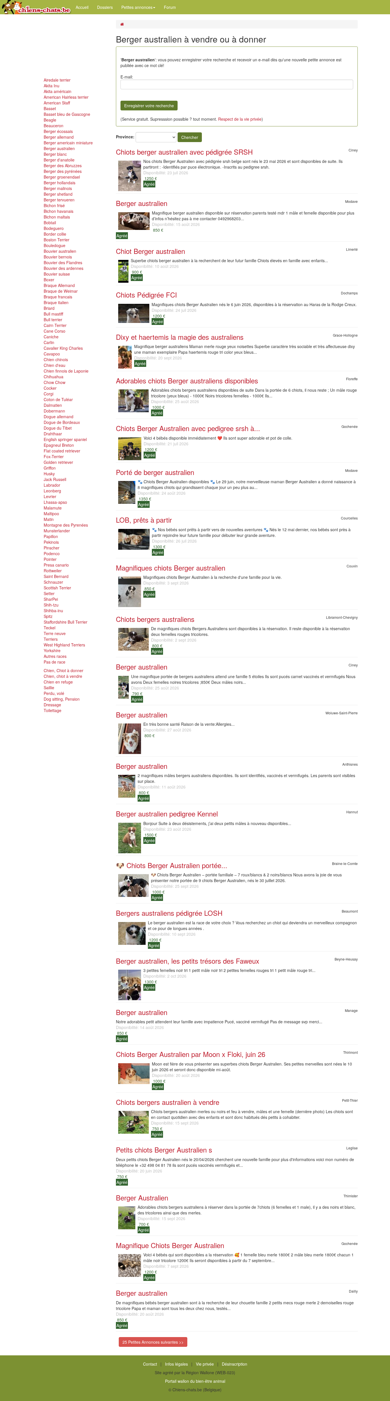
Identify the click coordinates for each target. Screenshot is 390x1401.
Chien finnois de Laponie (66, 371)
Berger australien (59, 148)
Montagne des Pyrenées (66, 525)
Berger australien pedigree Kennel (167, 813)
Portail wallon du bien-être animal (195, 1381)
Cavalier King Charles (63, 348)
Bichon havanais (58, 211)
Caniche (51, 336)
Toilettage (52, 710)
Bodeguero (54, 228)
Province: (125, 137)
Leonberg (52, 491)
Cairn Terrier (55, 325)
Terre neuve (55, 633)
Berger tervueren (59, 200)
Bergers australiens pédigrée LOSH (169, 913)
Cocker (50, 388)
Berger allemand (59, 137)
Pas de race (54, 662)
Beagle (50, 120)
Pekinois (51, 542)
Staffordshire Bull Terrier (65, 622)
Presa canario (56, 565)
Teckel (49, 627)
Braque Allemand (59, 285)
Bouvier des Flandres (63, 262)
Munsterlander (57, 530)
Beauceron (53, 125)
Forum (170, 7)
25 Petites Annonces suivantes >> (153, 1342)
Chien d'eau (54, 365)
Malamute (53, 508)
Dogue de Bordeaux (62, 422)
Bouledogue (54, 245)
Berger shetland (58, 194)
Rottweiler (53, 570)
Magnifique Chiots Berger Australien (170, 1245)
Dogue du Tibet (58, 428)
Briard (49, 308)
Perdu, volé (54, 693)
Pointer (50, 559)
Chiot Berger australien (150, 251)
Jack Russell (55, 479)
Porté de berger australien (155, 472)
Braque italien (56, 302)
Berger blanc (55, 154)
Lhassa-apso (55, 502)
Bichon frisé (54, 205)
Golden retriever (58, 462)
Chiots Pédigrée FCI (146, 295)
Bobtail (50, 222)
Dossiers (105, 7)
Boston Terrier (56, 239)
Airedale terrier (57, 80)
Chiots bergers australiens (155, 619)
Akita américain (57, 91)
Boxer (49, 279)
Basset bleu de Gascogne (67, 114)
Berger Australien (142, 1197)
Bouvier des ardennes (63, 268)
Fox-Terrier (54, 456)
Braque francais (58, 297)
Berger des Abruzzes (63, 165)
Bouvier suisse (57, 274)
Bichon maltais (57, 217)
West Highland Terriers (64, 645)
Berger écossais (58, 131)
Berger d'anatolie (59, 160)
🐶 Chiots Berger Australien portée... (171, 865)
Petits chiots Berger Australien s (164, 1150)
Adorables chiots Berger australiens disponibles (187, 380)
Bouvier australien (60, 251)
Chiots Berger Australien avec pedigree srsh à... (188, 428)
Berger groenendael (62, 177)
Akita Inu (51, 85)
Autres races (55, 656)
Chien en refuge (58, 682)
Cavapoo (52, 354)
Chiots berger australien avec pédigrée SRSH (184, 152)
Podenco (52, 553)
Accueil (82, 7)
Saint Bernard (56, 576)
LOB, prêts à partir (144, 520)
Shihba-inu (53, 610)
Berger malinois (58, 188)
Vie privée (205, 1364)
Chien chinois (56, 359)
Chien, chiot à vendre (63, 676)
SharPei (51, 599)
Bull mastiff (53, 314)
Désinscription (234, 1364)
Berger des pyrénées (63, 171)
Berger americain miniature (68, 142)
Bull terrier (53, 319)
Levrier (50, 496)
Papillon (51, 536)
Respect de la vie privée (240, 119)
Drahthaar (53, 433)
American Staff (57, 103)
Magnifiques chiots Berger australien (170, 568)
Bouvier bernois (58, 257)
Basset (50, 108)
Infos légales (176, 1364)
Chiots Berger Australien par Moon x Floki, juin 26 (190, 1054)
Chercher (189, 137)
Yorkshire (52, 650)
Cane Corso (54, 331)
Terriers (51, 639)
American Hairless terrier (66, 97)
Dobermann (54, 411)
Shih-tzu (51, 605)
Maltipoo (51, 513)
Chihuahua (53, 376)
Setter (49, 593)
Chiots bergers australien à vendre (167, 1102)
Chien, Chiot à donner (63, 670)
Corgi (48, 394)
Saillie (49, 687)
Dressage (52, 704)
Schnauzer (53, 582)
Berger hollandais (59, 182)
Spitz (48, 616)
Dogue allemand (58, 416)
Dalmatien (53, 405)
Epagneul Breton (59, 445)
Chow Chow (54, 382)
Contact (150, 1364)
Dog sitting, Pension (62, 699)
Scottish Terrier (57, 588)
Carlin (49, 342)
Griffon (50, 468)
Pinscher (51, 548)
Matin (49, 519)
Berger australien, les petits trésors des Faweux (187, 961)
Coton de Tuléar (58, 399)
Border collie (55, 234)
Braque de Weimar (61, 291)
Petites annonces (136, 7)
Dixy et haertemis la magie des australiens (180, 337)
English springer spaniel (65, 439)
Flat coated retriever (62, 451)
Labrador (52, 485)
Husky (49, 473)
